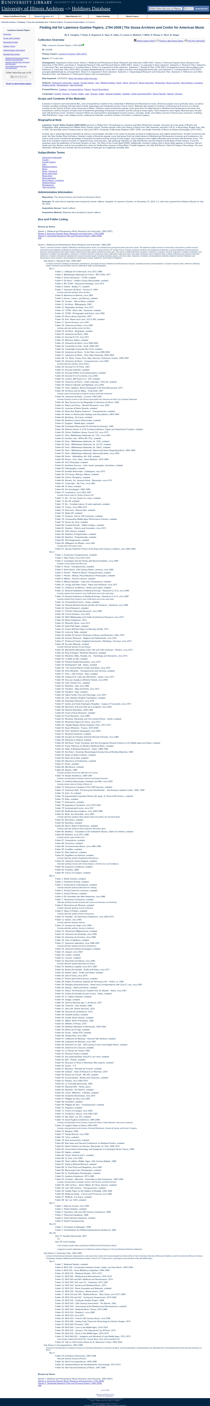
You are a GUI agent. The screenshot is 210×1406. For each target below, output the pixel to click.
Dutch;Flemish (159, 94)
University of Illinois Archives (32, 8)
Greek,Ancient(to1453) (141, 94)
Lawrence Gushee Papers (75, 22)
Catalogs (63, 89)
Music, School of (130, 83)
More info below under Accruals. (83, 78)
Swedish (126, 94)
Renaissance (62, 85)
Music (119, 83)
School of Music (57, 22)
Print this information (196, 41)
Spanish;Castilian (113, 94)
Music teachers (173, 83)
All (40, 238)
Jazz (97, 83)
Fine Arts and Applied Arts (38, 22)
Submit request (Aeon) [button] (146, 41)
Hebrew (170, 94)
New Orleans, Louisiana (192, 83)
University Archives (8, 22)
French (74, 94)
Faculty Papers (87, 83)
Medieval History (107, 83)
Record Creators (132, 16)
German (66, 94)
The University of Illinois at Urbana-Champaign (111, 1405)
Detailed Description (11, 54)
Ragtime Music (49, 85)
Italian (81, 94)
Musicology (160, 83)
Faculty (76, 83)
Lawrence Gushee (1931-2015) (72, 54)
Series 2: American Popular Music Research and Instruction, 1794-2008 (71, 233)
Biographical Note (10, 42)
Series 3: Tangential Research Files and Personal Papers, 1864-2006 (70, 236)
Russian (94, 94)
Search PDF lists (201, 8)
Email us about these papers (18, 84)
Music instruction (146, 83)
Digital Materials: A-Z (73, 16)
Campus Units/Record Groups (14, 16)
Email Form (109, 1396)
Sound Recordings (100, 89)
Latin (87, 94)
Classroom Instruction (62, 83)
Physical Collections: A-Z (44, 16)
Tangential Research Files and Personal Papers (15, 67)
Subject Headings (103, 16)
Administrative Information (14, 50)
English (57, 94)
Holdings (21, 22)
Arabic (101, 94)
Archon (103, 1403)
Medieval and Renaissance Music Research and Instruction (17, 59)
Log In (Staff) (105, 1390)
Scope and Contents (11, 38)
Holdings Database (91, 8)
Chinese (178, 94)
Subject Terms (9, 46)
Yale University (76, 85)
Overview (7, 34)
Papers (87, 89)
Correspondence (75, 89)
